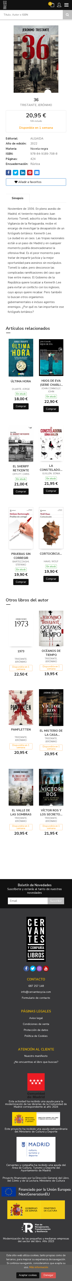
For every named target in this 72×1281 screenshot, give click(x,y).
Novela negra (39, 149)
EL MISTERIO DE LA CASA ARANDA (51, 733)
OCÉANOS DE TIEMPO (51, 653)
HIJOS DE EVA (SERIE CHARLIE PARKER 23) (51, 383)
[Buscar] (67, 14)
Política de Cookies (36, 1036)
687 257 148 (36, 986)
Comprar (21, 406)
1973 (20, 651)
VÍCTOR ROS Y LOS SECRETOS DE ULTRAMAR (51, 812)
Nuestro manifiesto (36, 1056)
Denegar (48, 1275)
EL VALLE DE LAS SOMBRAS (20, 812)
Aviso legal (36, 1018)
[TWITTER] (33, 968)
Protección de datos (36, 1030)
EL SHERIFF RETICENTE (21, 468)
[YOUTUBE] (46, 968)
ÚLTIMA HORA (21, 381)
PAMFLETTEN (21, 730)
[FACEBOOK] (26, 968)
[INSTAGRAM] (39, 968)
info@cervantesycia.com (36, 992)
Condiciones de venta (36, 1024)
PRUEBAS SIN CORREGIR (21, 556)
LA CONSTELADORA (51, 468)
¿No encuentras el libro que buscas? (36, 1062)
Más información (38, 1267)
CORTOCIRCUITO (51, 554)
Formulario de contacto (36, 998)
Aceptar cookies (28, 1275)
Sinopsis (17, 198)
